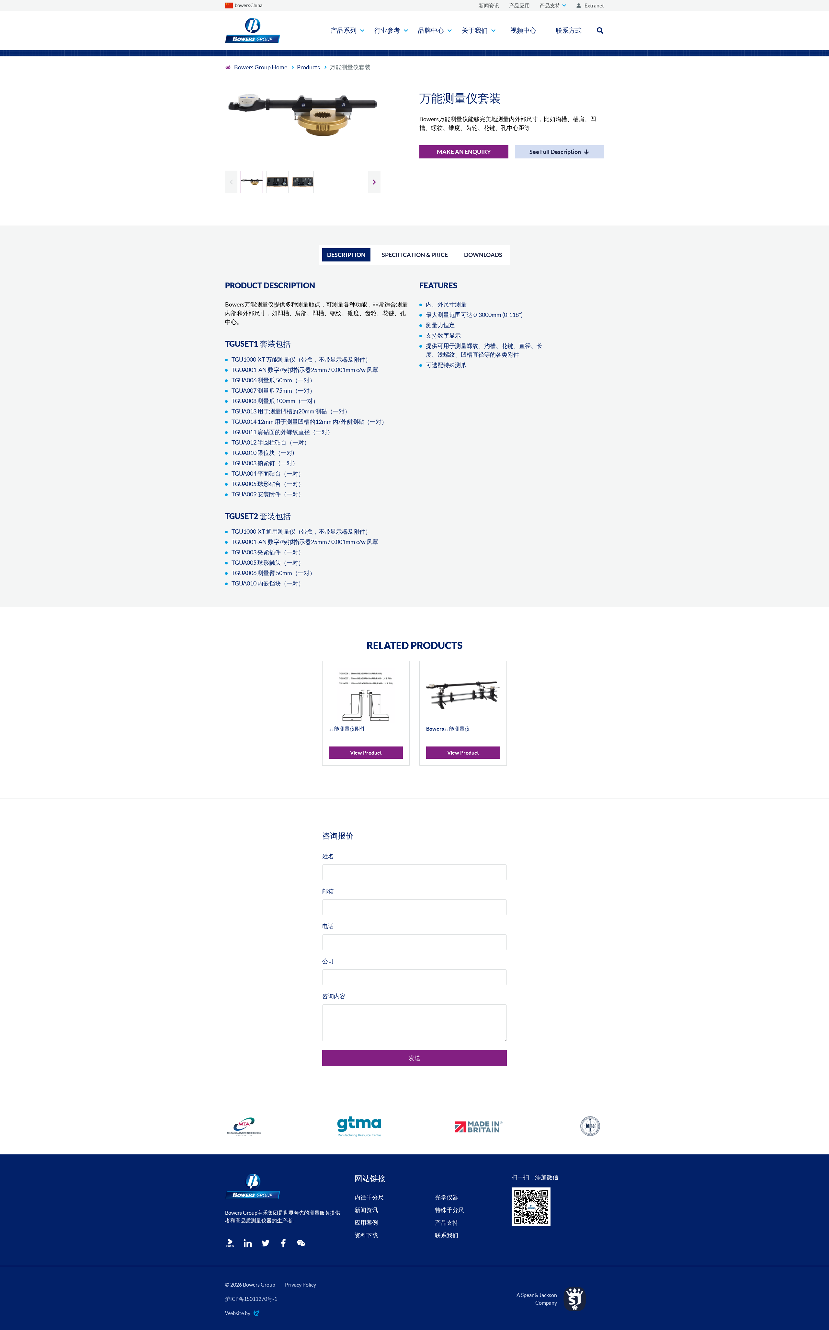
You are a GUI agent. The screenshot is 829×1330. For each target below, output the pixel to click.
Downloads (483, 254)
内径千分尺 (369, 1197)
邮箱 (328, 891)
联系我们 (446, 1235)
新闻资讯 (366, 1210)
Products (308, 67)
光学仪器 (446, 1197)
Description (346, 254)
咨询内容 (334, 996)
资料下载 (366, 1235)
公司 (328, 961)
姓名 (328, 856)
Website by (237, 1313)
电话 (328, 926)
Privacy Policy (300, 1285)
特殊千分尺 (449, 1210)
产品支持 (446, 1222)
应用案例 (366, 1222)
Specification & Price (415, 254)
